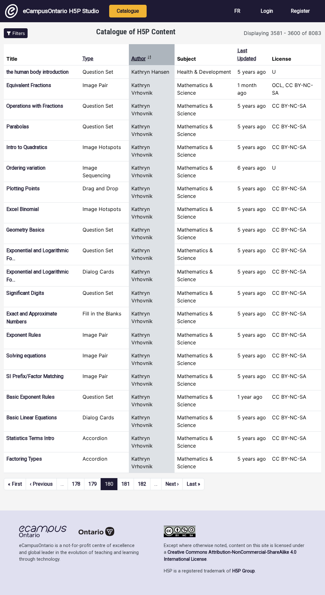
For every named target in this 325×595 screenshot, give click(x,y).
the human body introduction (37, 72)
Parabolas (17, 127)
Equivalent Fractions (28, 85)
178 (76, 484)
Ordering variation (25, 168)
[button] (16, 33)
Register (300, 11)
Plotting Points (23, 189)
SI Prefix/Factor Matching (34, 376)
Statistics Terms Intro (30, 438)
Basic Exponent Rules (30, 397)
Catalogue (128, 11)
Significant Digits (25, 293)
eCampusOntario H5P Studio (61, 11)
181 (125, 484)
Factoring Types (24, 459)
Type (88, 59)
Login (267, 11)
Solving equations (26, 356)
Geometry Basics (25, 230)
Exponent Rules (23, 335)
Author (141, 59)
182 (142, 484)
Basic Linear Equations (31, 418)
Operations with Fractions (34, 106)
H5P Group (243, 571)
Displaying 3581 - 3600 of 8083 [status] (282, 33)
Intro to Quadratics (26, 147)
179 (92, 484)
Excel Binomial (22, 209)
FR (237, 11)
